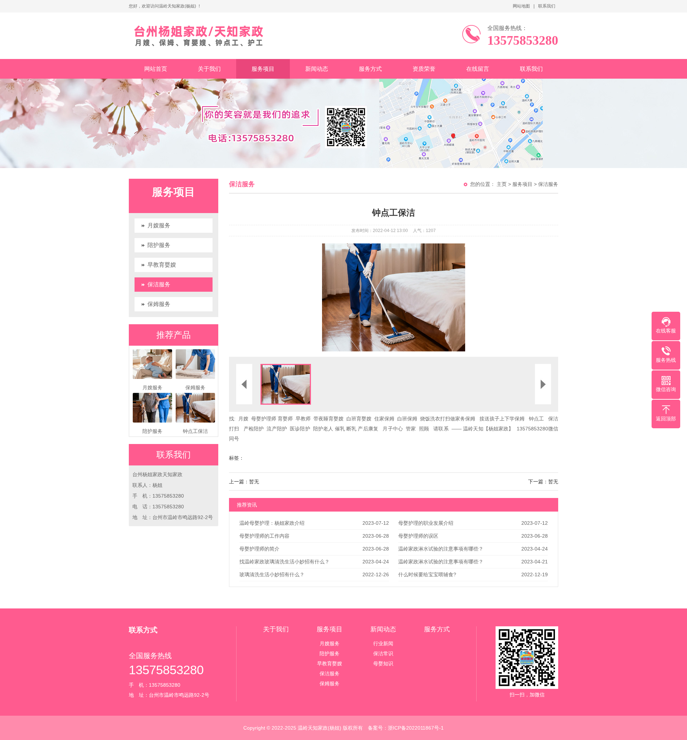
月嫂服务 (158, 225)
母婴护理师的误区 (418, 536)
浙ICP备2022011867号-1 (416, 728)
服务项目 (263, 69)
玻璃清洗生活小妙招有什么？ (271, 574)
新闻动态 (316, 69)
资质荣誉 (424, 69)
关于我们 (209, 69)
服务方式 (370, 69)
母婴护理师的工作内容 (264, 536)
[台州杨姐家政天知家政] (221, 35)
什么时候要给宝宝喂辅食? (427, 574)
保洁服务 (158, 284)
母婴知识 (383, 663)
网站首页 (155, 69)
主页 (502, 184)
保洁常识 (383, 653)
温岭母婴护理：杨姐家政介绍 (271, 523)
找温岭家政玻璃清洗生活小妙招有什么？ (284, 561)
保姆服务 (158, 304)
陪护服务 (158, 245)
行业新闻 (383, 643)
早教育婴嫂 (161, 265)
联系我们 (546, 6)
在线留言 (477, 69)
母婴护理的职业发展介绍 (425, 523)
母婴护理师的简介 (259, 549)
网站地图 (521, 6)
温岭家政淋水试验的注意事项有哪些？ (440, 549)
